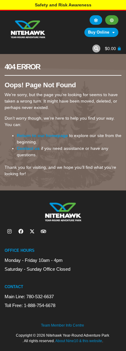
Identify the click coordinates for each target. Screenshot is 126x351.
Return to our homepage (42, 135)
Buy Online (98, 32)
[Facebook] (21, 231)
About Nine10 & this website (78, 341)
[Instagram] (9, 231)
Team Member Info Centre (62, 325)
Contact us (28, 148)
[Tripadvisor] (43, 231)
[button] (96, 48)
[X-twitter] (32, 231)
